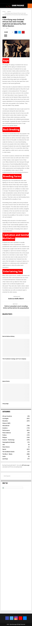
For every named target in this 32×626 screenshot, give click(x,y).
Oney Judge (5, 404)
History (4, 17)
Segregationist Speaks (8, 442)
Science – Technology (8, 439)
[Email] (25, 618)
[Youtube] (20, 618)
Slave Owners (6, 447)
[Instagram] (16, 618)
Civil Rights (5, 418)
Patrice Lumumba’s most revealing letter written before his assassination (16, 307)
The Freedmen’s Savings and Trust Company (14, 359)
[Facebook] (7, 618)
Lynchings (5, 458)
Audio (4, 456)
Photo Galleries (6, 432)
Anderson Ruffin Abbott (16, 298)
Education (5, 421)
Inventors (5, 428)
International (5, 425)
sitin (3, 444)
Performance (6, 430)
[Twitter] (11, 618)
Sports (4, 449)
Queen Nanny (6, 381)
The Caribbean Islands (8, 451)
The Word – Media (7, 454)
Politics (4, 435)
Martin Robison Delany (8, 336)
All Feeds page (25, 465)
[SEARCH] (28, 476)
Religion (4, 437)
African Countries (7, 416)
